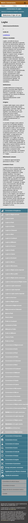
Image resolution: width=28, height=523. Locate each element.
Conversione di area (11, 440)
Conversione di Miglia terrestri (14, 345)
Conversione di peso (11, 447)
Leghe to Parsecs (10, 246)
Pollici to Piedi (9, 341)
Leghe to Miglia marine (12, 301)
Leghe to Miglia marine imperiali (14, 270)
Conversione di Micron (12, 392)
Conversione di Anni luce (12, 428)
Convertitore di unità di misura (11, 481)
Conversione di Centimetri (13, 368)
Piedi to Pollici (9, 337)
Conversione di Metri (11, 364)
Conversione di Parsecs (12, 376)
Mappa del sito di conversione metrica (13, 489)
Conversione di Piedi (11, 353)
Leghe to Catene (10, 254)
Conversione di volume (12, 443)
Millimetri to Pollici (10, 329)
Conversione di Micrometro (13, 388)
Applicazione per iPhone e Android (15, 471)
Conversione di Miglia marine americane (13, 420)
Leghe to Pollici (9, 226)
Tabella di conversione (12, 475)
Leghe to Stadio (10, 250)
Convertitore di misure (9, 485)
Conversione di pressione (13, 463)
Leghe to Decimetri (10, 258)
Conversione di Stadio (11, 380)
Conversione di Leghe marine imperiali (14, 424)
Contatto (5, 493)
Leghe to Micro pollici (11, 274)
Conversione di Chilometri (13, 360)
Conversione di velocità (12, 451)
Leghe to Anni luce (10, 297)
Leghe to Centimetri (11, 238)
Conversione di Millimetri (12, 372)
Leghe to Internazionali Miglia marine (16, 281)
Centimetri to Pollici (11, 325)
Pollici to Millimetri (10, 333)
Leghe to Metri (9, 234)
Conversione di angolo (12, 459)
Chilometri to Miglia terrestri (13, 305)
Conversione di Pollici (11, 357)
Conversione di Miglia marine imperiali (16, 404)
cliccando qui (12, 509)
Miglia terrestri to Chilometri (13, 309)
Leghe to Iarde (9, 218)
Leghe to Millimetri (10, 242)
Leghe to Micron (10, 262)
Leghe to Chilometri (11, 230)
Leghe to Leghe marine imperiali (14, 293)
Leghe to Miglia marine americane (15, 277)
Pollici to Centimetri (11, 321)
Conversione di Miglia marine (13, 432)
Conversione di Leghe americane (15, 412)
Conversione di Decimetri (12, 396)
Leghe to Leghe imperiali (12, 289)
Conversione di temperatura (13, 436)
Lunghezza (6, 35)
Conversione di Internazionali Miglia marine (15, 409)
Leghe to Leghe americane (13, 285)
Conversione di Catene (12, 384)
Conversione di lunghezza (13, 210)
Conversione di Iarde (11, 349)
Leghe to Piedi (9, 222)
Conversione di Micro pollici (13, 400)
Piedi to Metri (9, 317)
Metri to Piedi (9, 313)
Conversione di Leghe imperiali (14, 416)
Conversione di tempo (11, 455)
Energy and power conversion (14, 467)
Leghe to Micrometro (11, 266)
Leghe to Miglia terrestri (12, 214)
